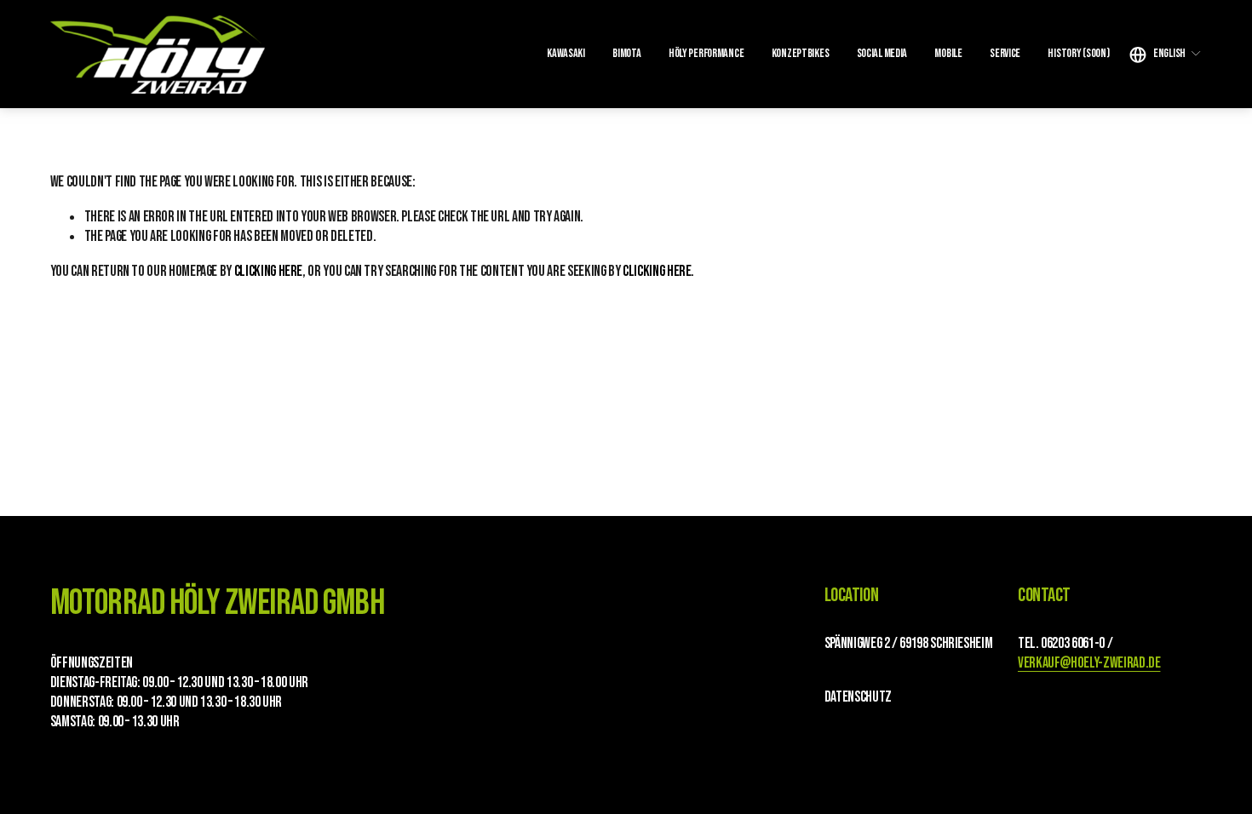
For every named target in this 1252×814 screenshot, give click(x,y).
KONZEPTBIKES (801, 53)
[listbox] (1165, 54)
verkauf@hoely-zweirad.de (1089, 663)
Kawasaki (566, 53)
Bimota (626, 53)
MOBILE (948, 53)
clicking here (268, 271)
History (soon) (1078, 53)
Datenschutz (858, 697)
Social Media (882, 53)
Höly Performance (706, 53)
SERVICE (1005, 53)
